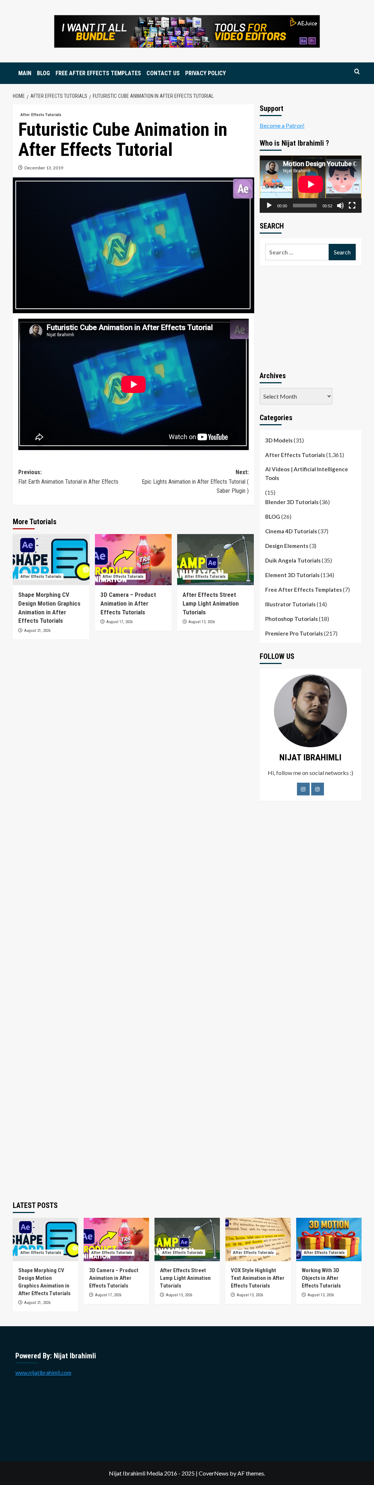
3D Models (279, 440)
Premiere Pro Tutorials (294, 633)
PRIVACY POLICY (205, 73)
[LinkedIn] (317, 789)
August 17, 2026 (119, 621)
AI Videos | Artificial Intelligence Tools (306, 473)
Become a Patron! (282, 125)
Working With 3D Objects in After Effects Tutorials (321, 1278)
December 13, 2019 (43, 167)
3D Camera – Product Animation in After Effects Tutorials (128, 603)
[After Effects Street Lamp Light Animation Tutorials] (215, 559)
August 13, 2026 (201, 621)
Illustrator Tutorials (290, 604)
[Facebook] (303, 789)
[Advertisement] (311, 316)
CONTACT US (163, 73)
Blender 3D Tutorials (291, 502)
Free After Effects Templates (303, 589)
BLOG (43, 73)
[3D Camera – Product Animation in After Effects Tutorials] (133, 559)
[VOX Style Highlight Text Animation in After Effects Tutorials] (258, 1239)
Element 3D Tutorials (292, 575)
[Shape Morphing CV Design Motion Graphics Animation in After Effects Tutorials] (51, 559)
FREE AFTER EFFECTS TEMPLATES (98, 73)
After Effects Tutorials (40, 114)
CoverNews (214, 1473)
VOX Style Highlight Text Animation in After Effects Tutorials (258, 1278)
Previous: (68, 477)
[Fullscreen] (352, 205)
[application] (311, 184)
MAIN (24, 73)
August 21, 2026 (37, 630)
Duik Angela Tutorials (293, 560)
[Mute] (340, 205)
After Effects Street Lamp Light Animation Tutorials (211, 603)
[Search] (357, 71)
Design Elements (286, 545)
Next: (195, 481)
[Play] (269, 205)
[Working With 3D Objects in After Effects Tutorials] (329, 1239)
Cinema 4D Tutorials (291, 531)
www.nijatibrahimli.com (43, 1372)
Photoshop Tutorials (291, 618)
